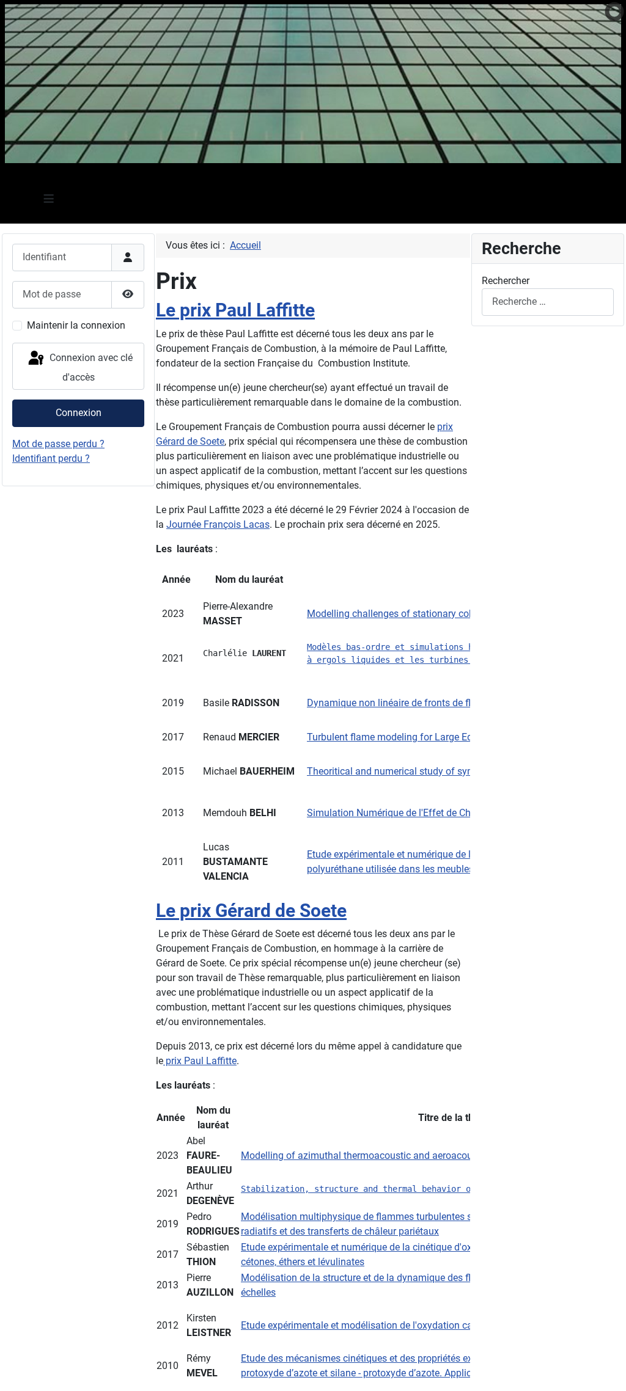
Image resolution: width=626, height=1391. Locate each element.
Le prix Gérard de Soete (251, 910)
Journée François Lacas (218, 524)
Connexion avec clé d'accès (90, 368)
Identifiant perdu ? (51, 458)
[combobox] (548, 302)
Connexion (78, 412)
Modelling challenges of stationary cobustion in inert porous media (451, 613)
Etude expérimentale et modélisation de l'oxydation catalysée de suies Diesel (405, 1325)
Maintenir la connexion (76, 325)
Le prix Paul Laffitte (235, 310)
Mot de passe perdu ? (58, 444)
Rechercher (505, 281)
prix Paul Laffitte (200, 1061)
